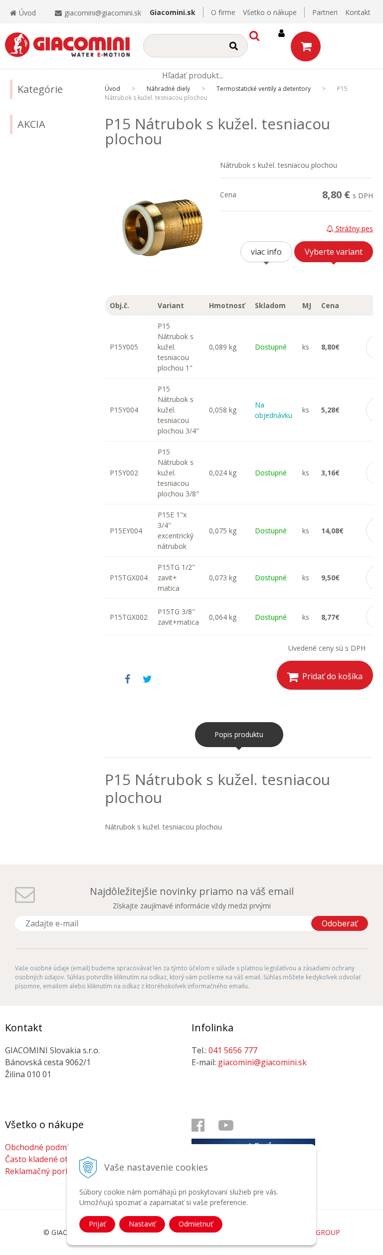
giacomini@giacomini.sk (102, 12)
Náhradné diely (168, 88)
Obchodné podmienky (46, 1147)
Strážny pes (353, 228)
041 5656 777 (232, 1050)
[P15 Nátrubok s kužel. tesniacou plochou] (162, 227)
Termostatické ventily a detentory (263, 88)
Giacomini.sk (172, 12)
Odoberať (340, 923)
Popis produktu (238, 734)
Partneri (325, 12)
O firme (223, 12)
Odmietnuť (196, 1224)
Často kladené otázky (45, 1159)
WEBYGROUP (318, 1232)
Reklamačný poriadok (45, 1171)
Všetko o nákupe (270, 12)
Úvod (27, 12)
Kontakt (358, 12)
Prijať (97, 1224)
